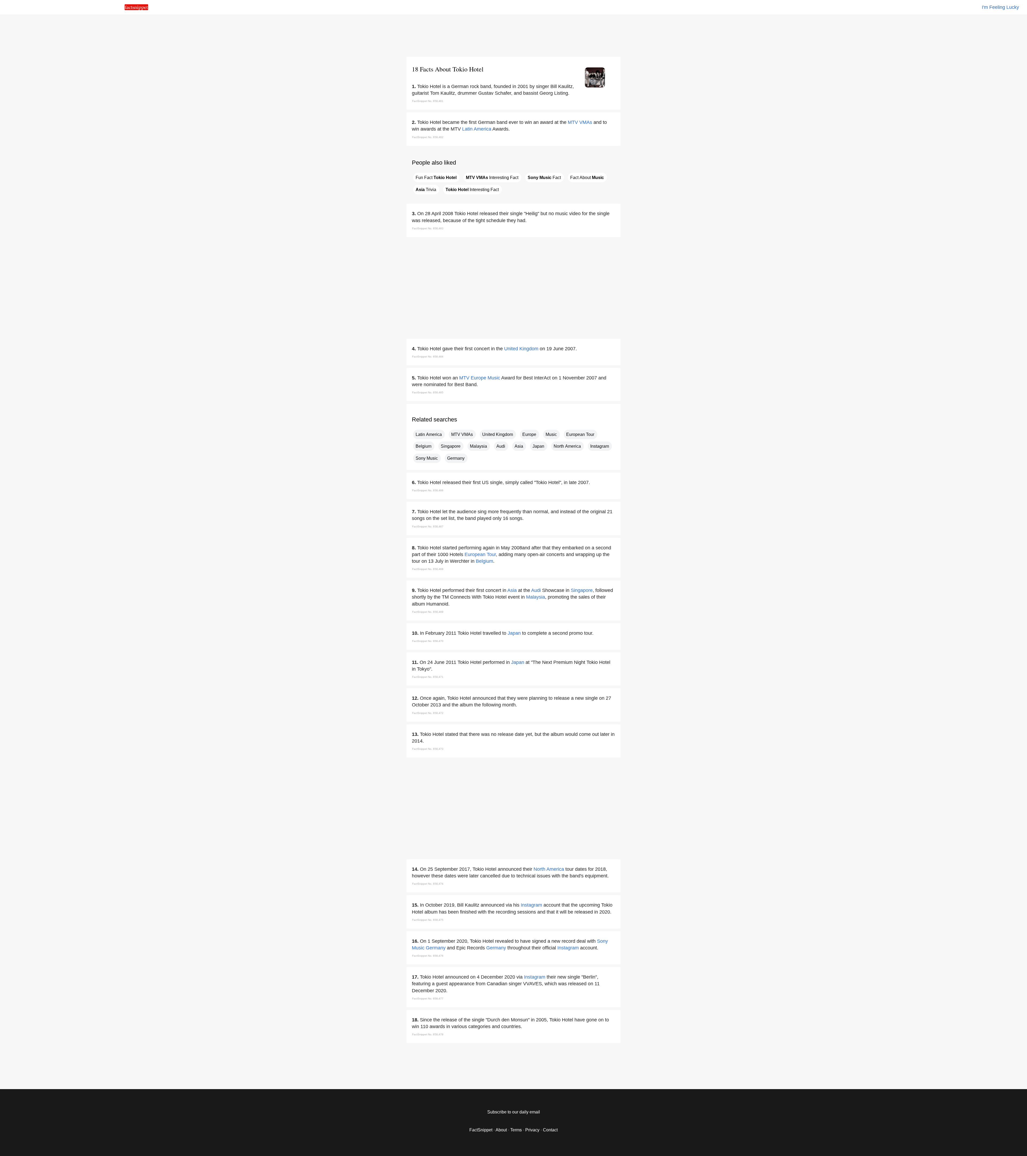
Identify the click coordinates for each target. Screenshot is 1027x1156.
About (501, 1130)
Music (494, 378)
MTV (464, 378)
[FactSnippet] (136, 8)
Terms (516, 1130)
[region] (513, 35)
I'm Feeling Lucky (1000, 7)
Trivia (426, 189)
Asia (519, 446)
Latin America (476, 129)
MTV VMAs (580, 122)
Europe (478, 378)
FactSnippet (480, 1130)
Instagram (599, 446)
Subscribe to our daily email (513, 1112)
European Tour (580, 434)
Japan (538, 446)
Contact (550, 1130)
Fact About (587, 177)
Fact (544, 177)
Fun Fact (436, 177)
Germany (456, 458)
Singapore (451, 446)
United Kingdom (521, 348)
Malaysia (478, 446)
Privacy (532, 1130)
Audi (500, 446)
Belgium (423, 446)
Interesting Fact (492, 177)
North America (567, 446)
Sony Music (427, 458)
